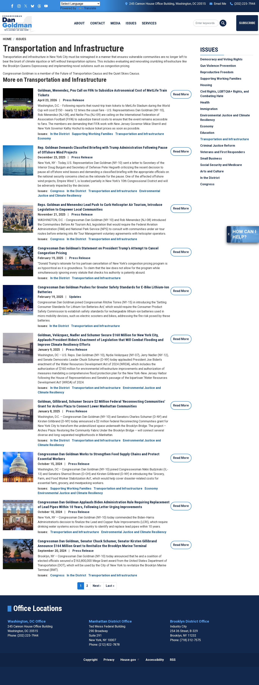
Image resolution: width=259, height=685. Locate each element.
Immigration (208, 109)
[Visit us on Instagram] (19, 6)
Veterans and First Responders (222, 152)
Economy (44, 138)
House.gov (128, 660)
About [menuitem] (79, 23)
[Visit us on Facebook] (13, 6)
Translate (90, 8)
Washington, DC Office (27, 621)
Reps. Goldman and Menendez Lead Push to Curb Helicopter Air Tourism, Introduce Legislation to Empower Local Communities (100, 207)
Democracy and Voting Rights (221, 59)
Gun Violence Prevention (218, 66)
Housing (206, 85)
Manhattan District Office (110, 621)
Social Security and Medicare (221, 165)
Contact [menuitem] (97, 23)
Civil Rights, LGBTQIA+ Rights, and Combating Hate (224, 94)
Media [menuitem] (115, 23)
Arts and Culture (212, 171)
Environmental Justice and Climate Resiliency (70, 493)
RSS (173, 660)
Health (205, 102)
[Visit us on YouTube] (47, 6)
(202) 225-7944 (244, 3)
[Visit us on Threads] (40, 6)
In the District (60, 134)
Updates (75, 297)
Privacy (109, 660)
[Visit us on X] (26, 6)
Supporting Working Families (92, 134)
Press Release (73, 100)
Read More (181, 94)
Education (207, 133)
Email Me (220, 3)
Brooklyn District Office (189, 621)
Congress (57, 191)
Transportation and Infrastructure (139, 134)
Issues (21, 39)
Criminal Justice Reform (217, 146)
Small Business (211, 158)
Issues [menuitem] (131, 23)
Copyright (90, 660)
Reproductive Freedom (216, 72)
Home (7, 39)
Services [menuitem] (149, 23)
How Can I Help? (244, 234)
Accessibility (155, 660)
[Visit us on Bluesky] (33, 6)
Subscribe (247, 23)
